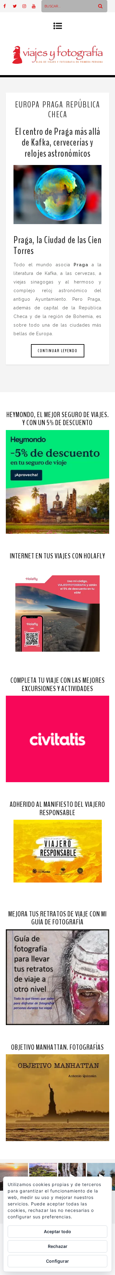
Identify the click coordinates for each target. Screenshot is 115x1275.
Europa (27, 105)
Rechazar (57, 1246)
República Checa (74, 109)
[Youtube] (36, 6)
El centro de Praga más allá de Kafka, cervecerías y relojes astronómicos (57, 142)
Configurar (57, 1261)
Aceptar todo (57, 1231)
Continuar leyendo (58, 351)
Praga (52, 105)
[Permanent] (57, 194)
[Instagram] (27, 6)
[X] (17, 6)
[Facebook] (8, 6)
